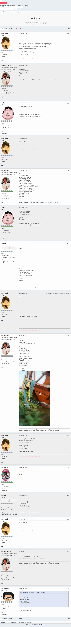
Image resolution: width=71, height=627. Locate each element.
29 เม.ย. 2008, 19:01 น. (23, 335)
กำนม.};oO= (7, 66)
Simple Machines (40, 624)
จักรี (4, 103)
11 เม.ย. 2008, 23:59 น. (23, 207)
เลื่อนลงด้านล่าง (4, 28)
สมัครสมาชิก (27, 5)
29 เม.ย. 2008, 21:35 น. (23, 551)
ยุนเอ (4, 243)
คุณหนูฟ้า (6, 33)
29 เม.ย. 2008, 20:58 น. (23, 519)
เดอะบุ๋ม (5, 468)
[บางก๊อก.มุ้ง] (2, 98)
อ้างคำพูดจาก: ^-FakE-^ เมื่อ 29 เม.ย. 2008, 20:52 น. (33, 592)
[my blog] (2, 612)
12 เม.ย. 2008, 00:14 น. (23, 293)
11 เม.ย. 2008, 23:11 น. (23, 65)
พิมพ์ (69, 28)
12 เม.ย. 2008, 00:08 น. (23, 243)
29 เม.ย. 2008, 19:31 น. (23, 467)
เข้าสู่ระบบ (18, 5)
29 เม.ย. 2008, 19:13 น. (23, 435)
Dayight (6, 589)
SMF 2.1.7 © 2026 (31, 624)
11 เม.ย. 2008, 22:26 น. (23, 33)
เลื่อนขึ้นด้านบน (4, 618)
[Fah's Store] (2, 60)
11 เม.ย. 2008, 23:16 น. (23, 102)
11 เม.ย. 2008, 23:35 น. (23, 170)
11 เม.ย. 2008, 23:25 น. (23, 138)
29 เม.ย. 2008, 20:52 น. (23, 495)
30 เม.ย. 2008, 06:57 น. (23, 588)
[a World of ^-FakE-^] (2, 260)
